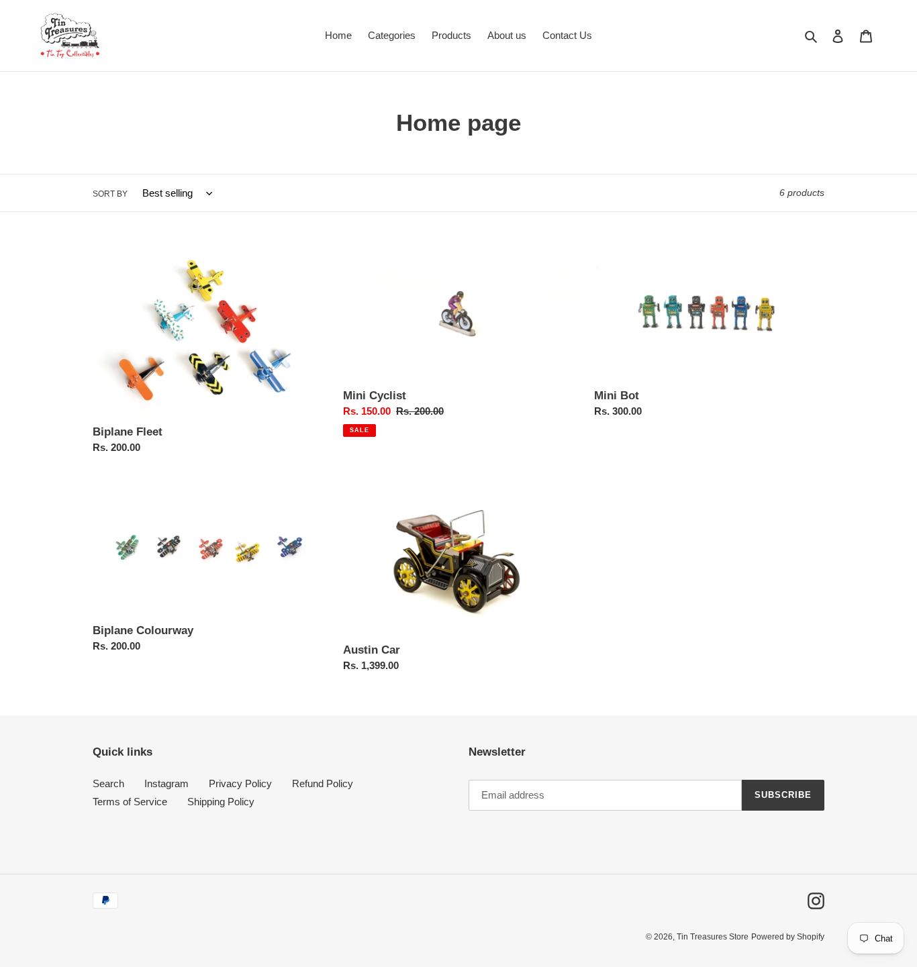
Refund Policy (322, 783)
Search (108, 783)
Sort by (110, 194)
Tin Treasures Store (713, 936)
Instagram (166, 783)
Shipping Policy (220, 801)
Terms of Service (130, 801)
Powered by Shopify (787, 936)
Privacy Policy (240, 783)
